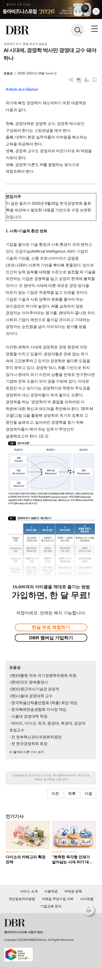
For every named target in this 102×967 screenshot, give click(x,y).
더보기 (71, 80)
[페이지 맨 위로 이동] (89, 911)
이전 (55, 794)
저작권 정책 (73, 891)
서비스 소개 (29, 891)
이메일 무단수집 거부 (58, 899)
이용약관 (51, 891)
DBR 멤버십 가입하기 (51, 637)
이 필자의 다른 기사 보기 (26, 752)
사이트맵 (86, 899)
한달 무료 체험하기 (51, 627)
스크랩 (94, 80)
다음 (88, 794)
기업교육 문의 (51, 906)
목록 (72, 794)
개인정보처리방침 (22, 899)
